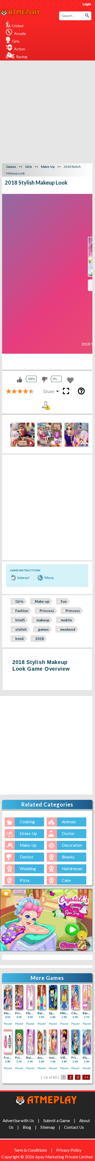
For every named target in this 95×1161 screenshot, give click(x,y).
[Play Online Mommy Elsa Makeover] (8, 997)
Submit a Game (56, 1120)
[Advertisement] (47, 111)
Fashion (21, 611)
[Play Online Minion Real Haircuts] (64, 997)
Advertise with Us (18, 1120)
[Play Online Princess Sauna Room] (19, 997)
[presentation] (14, 435)
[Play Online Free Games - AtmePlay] (20, 12)
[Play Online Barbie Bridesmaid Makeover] (41, 997)
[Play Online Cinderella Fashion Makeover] (75, 997)
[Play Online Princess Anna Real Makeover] (19, 1041)
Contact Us (74, 1127)
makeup (42, 620)
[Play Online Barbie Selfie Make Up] (87, 997)
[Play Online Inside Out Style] (53, 1041)
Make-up (42, 601)
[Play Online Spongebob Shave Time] (53, 997)
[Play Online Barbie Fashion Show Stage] (30, 1041)
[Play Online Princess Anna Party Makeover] (75, 1041)
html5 (20, 620)
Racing (21, 56)
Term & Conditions (30, 1150)
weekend (67, 629)
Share (48, 391)
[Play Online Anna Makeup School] (41, 1041)
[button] (87, 15)
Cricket (18, 25)
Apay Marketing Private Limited (64, 1156)
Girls (16, 41)
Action (19, 49)
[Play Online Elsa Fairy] (87, 1041)
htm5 (19, 639)
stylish (21, 629)
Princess (47, 611)
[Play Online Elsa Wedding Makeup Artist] (30, 997)
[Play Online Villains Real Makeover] (64, 1041)
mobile (66, 620)
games (43, 629)
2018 (39, 639)
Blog (27, 1127)
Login (87, 4)
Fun (64, 601)
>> (86, 1077)
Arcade (20, 33)
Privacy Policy (69, 1150)
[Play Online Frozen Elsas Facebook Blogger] (8, 1041)
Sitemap (47, 1127)
